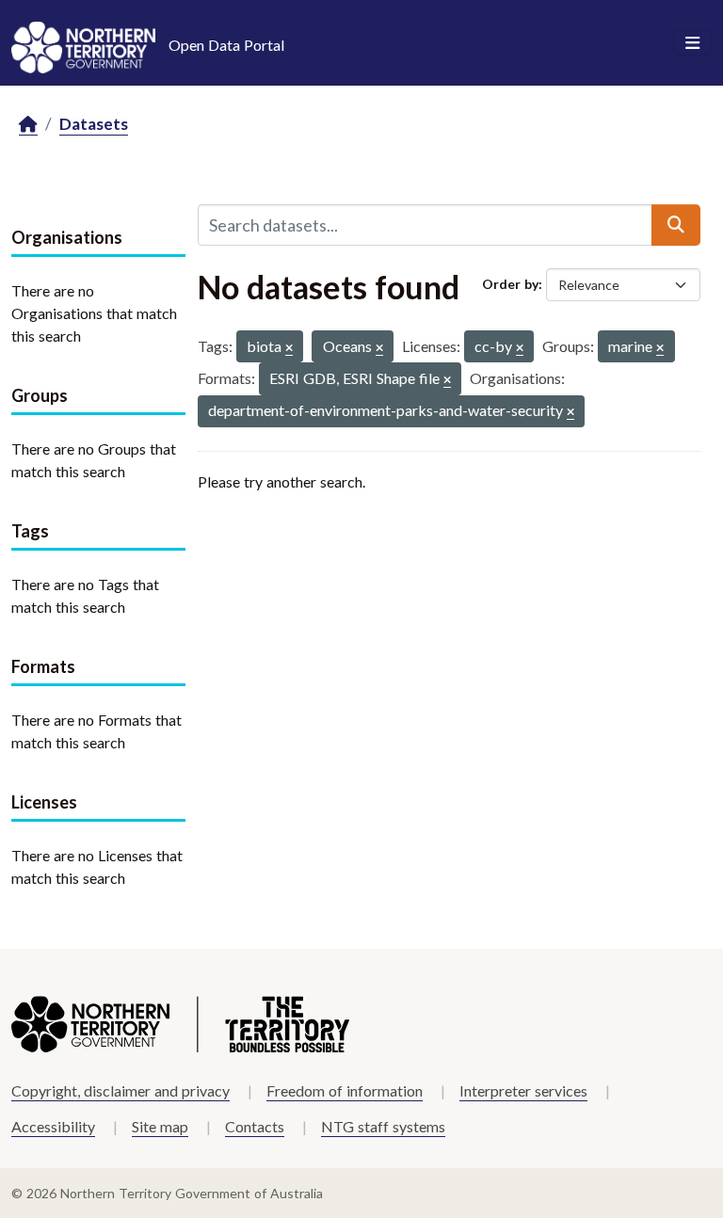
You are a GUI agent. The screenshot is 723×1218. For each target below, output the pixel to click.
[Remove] (289, 349)
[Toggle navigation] (692, 43)
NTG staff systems (383, 1126)
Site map (160, 1126)
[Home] (28, 125)
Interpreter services (523, 1090)
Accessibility (53, 1126)
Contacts (254, 1126)
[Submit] (675, 225)
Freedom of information (344, 1090)
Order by (510, 284)
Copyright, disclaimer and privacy (120, 1090)
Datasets (93, 124)
